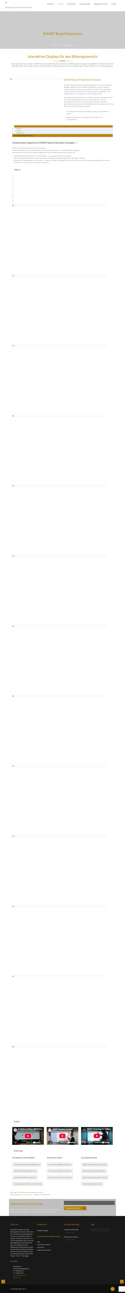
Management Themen (101, 4)
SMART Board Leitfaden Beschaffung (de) (26, 1164)
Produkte (60, 4)
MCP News (50, 4)
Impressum (40, 1247)
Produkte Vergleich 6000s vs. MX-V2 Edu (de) (27, 1184)
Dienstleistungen (85, 4)
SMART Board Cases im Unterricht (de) (95, 1177)
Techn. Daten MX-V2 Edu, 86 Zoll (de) (60, 1177)
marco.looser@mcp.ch (26, 1194)
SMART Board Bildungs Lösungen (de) (94, 1164)
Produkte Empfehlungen (71, 1229)
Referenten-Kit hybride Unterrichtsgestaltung (72, 1237)
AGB (38, 1242)
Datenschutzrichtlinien (44, 1250)
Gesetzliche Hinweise (43, 1244)
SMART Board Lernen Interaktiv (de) (94, 1171)
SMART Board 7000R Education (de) (25, 1171)
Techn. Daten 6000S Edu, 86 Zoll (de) (60, 1171)
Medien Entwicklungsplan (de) (92, 1184)
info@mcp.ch (17, 1277)
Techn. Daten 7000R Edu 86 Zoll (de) (60, 1164)
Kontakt (113, 4)
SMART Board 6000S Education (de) (25, 1177)
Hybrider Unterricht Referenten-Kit (100, 1230)
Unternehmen (71, 4)
